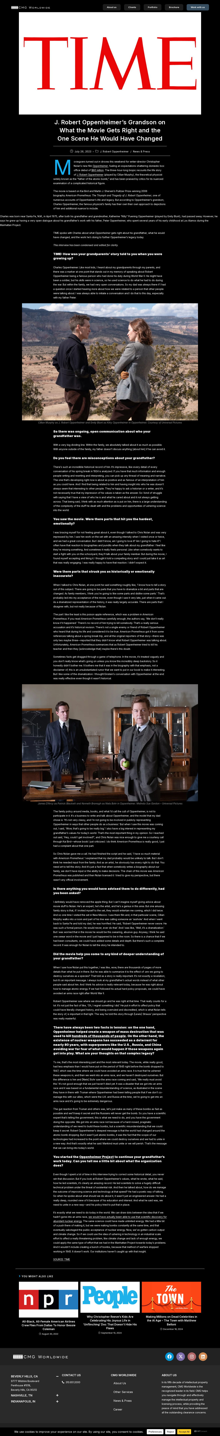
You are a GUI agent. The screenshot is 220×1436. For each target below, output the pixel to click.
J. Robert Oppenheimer (114, 151)
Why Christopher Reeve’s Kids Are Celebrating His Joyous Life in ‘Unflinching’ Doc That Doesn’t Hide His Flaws (110, 1322)
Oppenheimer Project (96, 1157)
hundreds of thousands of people (99, 1036)
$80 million (97, 170)
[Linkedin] (203, 1356)
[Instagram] (192, 1356)
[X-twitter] (180, 1356)
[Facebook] (169, 1356)
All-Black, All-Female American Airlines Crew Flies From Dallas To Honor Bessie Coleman (48, 1325)
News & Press (141, 151)
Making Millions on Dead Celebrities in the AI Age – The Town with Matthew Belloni (171, 1320)
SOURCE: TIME (61, 1259)
